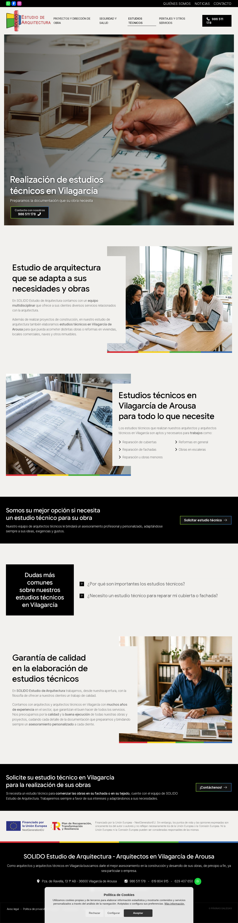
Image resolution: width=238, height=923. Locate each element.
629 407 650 (184, 881)
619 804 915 (160, 881)
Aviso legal (13, 909)
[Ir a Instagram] (19, 3)
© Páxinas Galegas (220, 908)
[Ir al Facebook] (14, 3)
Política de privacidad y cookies (41, 909)
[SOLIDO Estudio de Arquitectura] (28, 20)
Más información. (175, 903)
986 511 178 (138, 881)
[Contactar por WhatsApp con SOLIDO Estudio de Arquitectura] (197, 881)
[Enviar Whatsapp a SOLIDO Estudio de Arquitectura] (8, 3)
